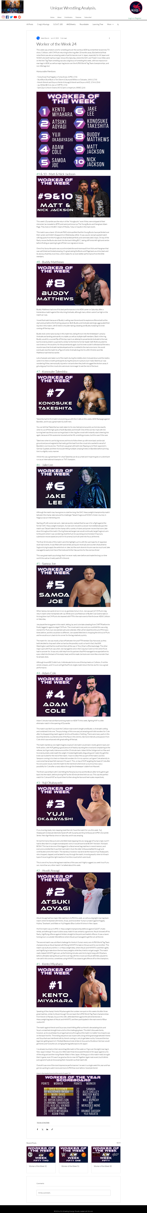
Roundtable (84, 24)
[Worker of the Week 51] (73, 1154)
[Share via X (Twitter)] (42, 1129)
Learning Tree (98, 24)
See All (118, 1143)
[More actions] (109, 38)
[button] (59, 17)
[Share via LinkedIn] (47, 1129)
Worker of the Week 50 (103, 1166)
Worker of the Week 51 (70, 1166)
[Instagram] (3, 17)
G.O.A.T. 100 (58, 24)
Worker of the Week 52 (38, 1166)
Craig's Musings (43, 24)
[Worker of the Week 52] (41, 1154)
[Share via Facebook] (37, 1129)
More (109, 24)
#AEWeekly (71, 24)
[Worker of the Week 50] (106, 1154)
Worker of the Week (43, 1122)
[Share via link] (52, 1129)
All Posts (29, 24)
